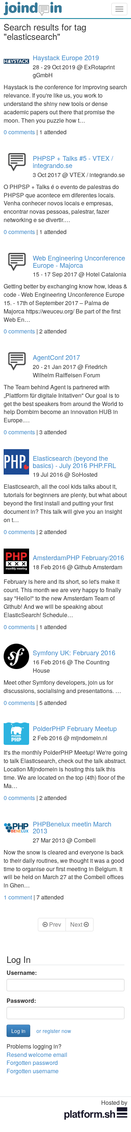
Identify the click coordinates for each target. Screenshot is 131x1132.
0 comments (20, 132)
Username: (22, 973)
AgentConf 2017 (56, 357)
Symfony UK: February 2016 (74, 652)
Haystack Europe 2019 (66, 57)
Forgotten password (32, 1062)
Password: (21, 1001)
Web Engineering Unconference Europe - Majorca (79, 261)
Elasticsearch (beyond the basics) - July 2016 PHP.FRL (74, 461)
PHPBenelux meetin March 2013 (72, 827)
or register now (53, 1030)
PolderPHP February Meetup (75, 728)
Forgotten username (33, 1071)
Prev (54, 924)
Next (77, 924)
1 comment (18, 897)
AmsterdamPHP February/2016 (78, 557)
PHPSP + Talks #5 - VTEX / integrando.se (73, 161)
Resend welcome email (37, 1054)
